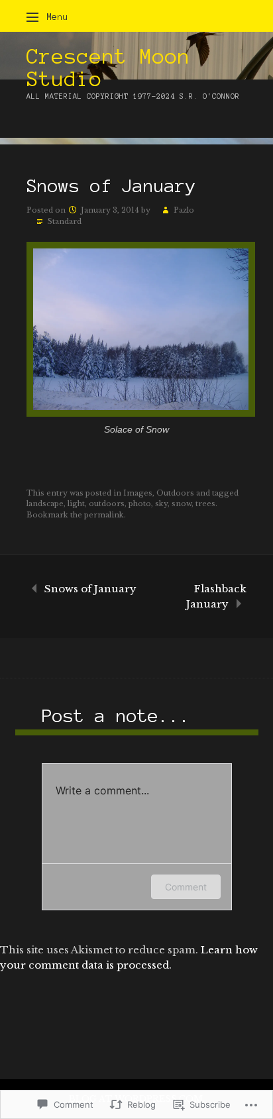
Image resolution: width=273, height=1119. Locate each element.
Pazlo (184, 210)
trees (205, 503)
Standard (65, 221)
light (76, 503)
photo (140, 503)
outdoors (107, 503)
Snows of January (90, 588)
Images (137, 493)
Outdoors (175, 493)
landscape (45, 503)
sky (161, 503)
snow (181, 503)
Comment (186, 886)
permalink (104, 514)
